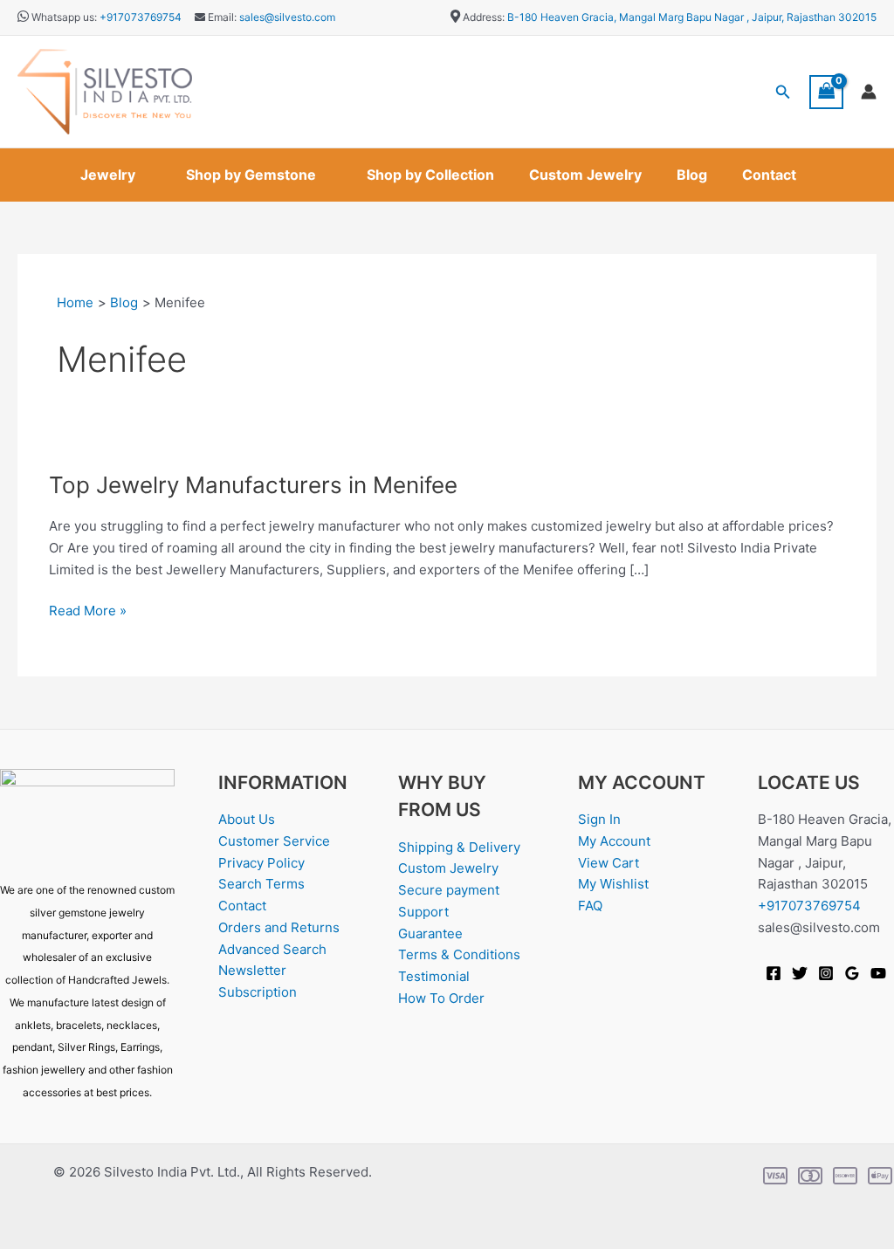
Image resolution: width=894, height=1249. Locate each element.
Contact (769, 174)
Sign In (599, 819)
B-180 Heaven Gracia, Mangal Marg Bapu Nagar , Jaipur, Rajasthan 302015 (692, 17)
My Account (614, 841)
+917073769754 (141, 17)
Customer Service (274, 841)
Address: (483, 17)
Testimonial (434, 976)
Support (423, 911)
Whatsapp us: (64, 17)
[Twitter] (800, 973)
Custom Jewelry (585, 174)
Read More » (88, 609)
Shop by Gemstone (251, 174)
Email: (221, 17)
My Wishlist (613, 883)
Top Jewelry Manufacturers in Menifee (253, 484)
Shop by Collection (430, 174)
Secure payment (448, 890)
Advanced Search (272, 949)
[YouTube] (878, 973)
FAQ (590, 905)
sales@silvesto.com (287, 17)
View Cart (608, 862)
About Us (246, 819)
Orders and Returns (279, 927)
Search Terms (261, 883)
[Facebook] (773, 973)
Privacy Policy (261, 862)
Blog (692, 174)
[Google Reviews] (852, 973)
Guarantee (430, 933)
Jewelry (107, 174)
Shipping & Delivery (459, 847)
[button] (783, 92)
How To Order (441, 998)
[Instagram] (826, 973)
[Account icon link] (869, 92)
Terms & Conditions (459, 954)
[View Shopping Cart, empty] (826, 92)
